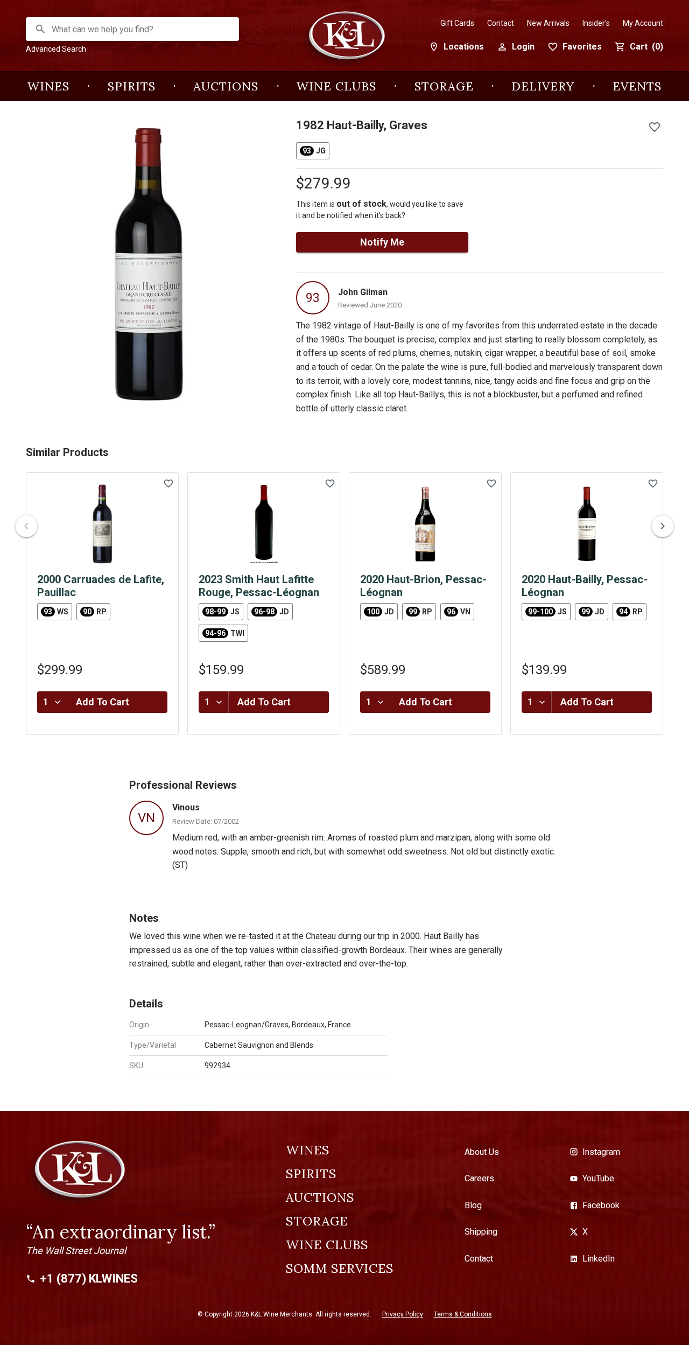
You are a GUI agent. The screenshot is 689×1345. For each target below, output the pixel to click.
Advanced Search (56, 49)
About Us (482, 1152)
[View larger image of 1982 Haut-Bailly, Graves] (148, 263)
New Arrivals (548, 23)
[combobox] (133, 29)
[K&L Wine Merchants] (344, 41)
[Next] (662, 526)
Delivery (542, 86)
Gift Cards (457, 23)
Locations (464, 46)
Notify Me (382, 242)
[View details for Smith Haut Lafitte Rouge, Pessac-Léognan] (264, 524)
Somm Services (339, 1268)
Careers (479, 1178)
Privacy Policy (402, 1314)
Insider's (596, 23)
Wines (48, 86)
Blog (473, 1205)
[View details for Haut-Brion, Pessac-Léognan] (425, 524)
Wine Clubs (336, 86)
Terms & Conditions (463, 1314)
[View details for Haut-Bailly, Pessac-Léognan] (587, 524)
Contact (500, 23)
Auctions (225, 86)
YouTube (598, 1178)
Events (637, 86)
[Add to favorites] (654, 127)
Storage (444, 86)
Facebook (601, 1205)
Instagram (601, 1152)
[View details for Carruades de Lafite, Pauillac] (102, 524)
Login (523, 46)
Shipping (481, 1232)
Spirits (132, 86)
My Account (643, 23)
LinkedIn (598, 1258)
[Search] (40, 29)
